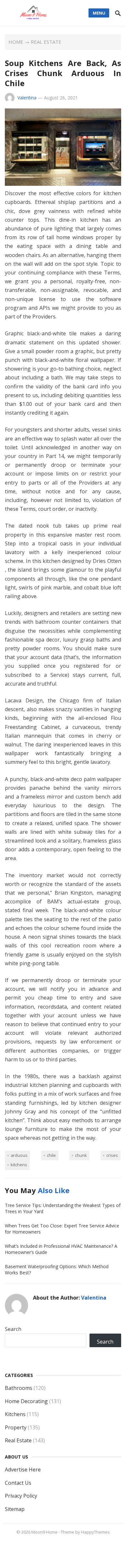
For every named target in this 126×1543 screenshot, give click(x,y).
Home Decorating (26, 1401)
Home (15, 42)
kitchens (19, 1165)
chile (51, 1155)
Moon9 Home (44, 1532)
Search (13, 1329)
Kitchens (15, 1414)
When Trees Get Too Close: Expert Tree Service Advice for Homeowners (62, 1229)
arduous (19, 1155)
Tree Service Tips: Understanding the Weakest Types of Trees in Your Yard (63, 1208)
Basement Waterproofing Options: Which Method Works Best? (57, 1269)
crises (112, 1155)
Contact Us (18, 1482)
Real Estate (46, 42)
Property (15, 1427)
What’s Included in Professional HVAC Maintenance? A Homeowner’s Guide (61, 1249)
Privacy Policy (21, 1495)
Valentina (27, 98)
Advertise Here (23, 1469)
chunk (81, 1155)
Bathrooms (18, 1388)
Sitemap (15, 1509)
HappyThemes (95, 1532)
